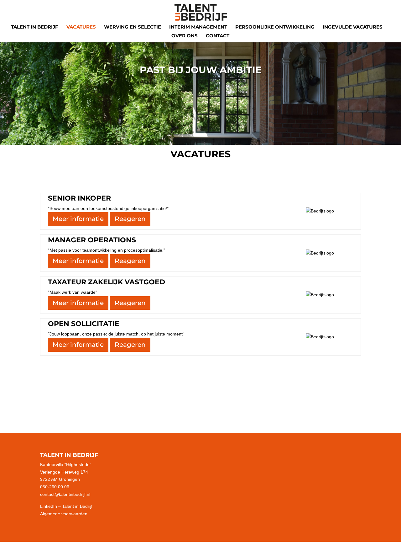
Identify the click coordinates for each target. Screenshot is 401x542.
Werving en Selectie (132, 27)
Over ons (184, 36)
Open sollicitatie (83, 323)
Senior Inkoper (79, 198)
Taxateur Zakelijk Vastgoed (106, 282)
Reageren (130, 219)
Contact (217, 36)
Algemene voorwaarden (63, 513)
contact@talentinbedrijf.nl (65, 494)
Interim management (198, 27)
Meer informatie (78, 219)
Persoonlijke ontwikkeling (275, 27)
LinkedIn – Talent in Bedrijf (66, 506)
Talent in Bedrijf (34, 27)
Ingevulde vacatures (353, 27)
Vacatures (81, 27)
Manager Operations (92, 240)
